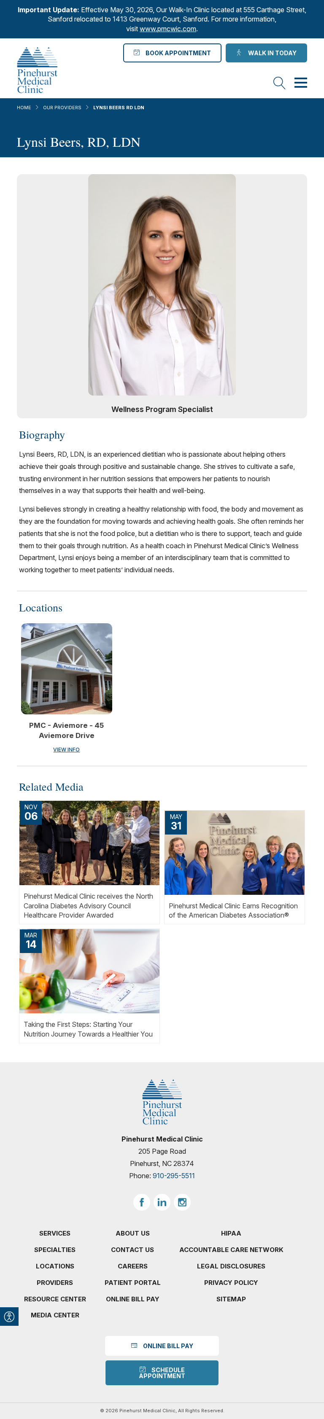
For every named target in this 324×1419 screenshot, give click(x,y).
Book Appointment (177, 53)
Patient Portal (133, 1283)
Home (24, 107)
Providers (55, 1283)
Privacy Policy (231, 1283)
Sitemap (231, 1299)
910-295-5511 (174, 1175)
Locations (55, 1266)
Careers (133, 1266)
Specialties (55, 1250)
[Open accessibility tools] (9, 1316)
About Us (133, 1233)
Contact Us (132, 1250)
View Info (66, 749)
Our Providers (62, 107)
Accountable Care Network (231, 1250)
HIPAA (231, 1233)
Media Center (55, 1315)
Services (54, 1233)
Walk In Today (271, 53)
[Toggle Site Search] (279, 83)
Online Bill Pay (132, 1299)
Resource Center (55, 1299)
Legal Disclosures (231, 1266)
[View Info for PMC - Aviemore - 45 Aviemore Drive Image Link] (66, 668)
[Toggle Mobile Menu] (300, 83)
